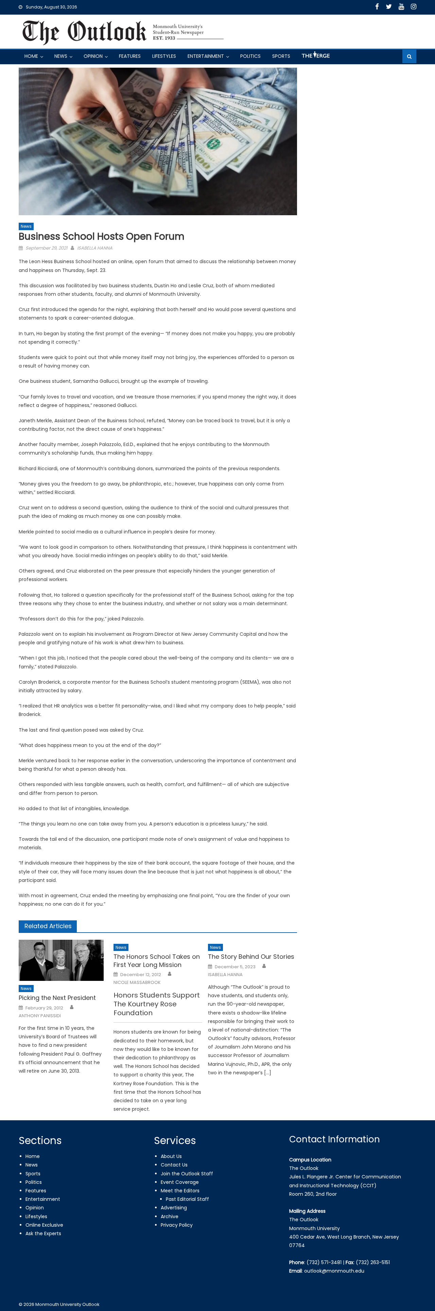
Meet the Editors (180, 1190)
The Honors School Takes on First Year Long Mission (157, 961)
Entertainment (206, 56)
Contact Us (174, 1164)
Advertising (174, 1207)
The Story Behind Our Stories (251, 956)
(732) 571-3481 (324, 1262)
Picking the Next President (57, 998)
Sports (281, 56)
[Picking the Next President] (63, 960)
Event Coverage (180, 1182)
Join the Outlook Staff (187, 1173)
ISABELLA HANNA (94, 248)
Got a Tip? (315, 57)
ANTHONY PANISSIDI (40, 1016)
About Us (171, 1156)
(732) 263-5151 (373, 1262)
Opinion (93, 56)
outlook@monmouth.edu (334, 1270)
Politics (250, 56)
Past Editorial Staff (187, 1199)
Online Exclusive (44, 1225)
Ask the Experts (43, 1233)
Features (130, 56)
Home (31, 56)
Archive (169, 1216)
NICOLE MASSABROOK (137, 983)
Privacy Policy (177, 1225)
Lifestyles (164, 56)
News (60, 56)
